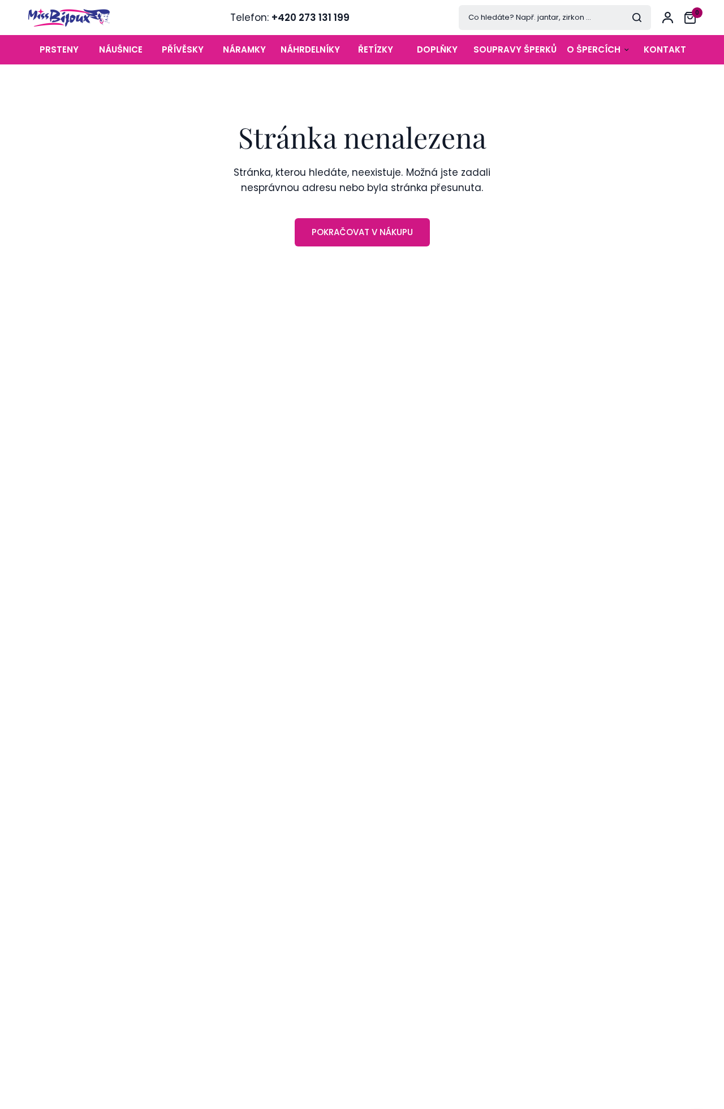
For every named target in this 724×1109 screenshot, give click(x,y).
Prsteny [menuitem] (59, 49)
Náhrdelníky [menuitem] (310, 49)
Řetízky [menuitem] (375, 49)
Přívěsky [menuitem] (183, 49)
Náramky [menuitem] (244, 49)
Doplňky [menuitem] (437, 49)
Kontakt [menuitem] (665, 49)
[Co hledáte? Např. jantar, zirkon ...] (637, 17)
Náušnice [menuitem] (121, 49)
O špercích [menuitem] (593, 49)
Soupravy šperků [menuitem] (515, 49)
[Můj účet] (668, 17)
